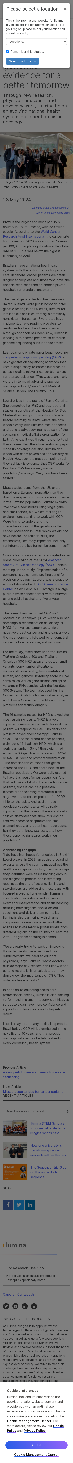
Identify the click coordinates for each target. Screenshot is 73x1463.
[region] (36, 1422)
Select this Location (22, 61)
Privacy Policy (35, 1431)
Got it (36, 1445)
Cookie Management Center (29, 1421)
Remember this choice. (27, 52)
